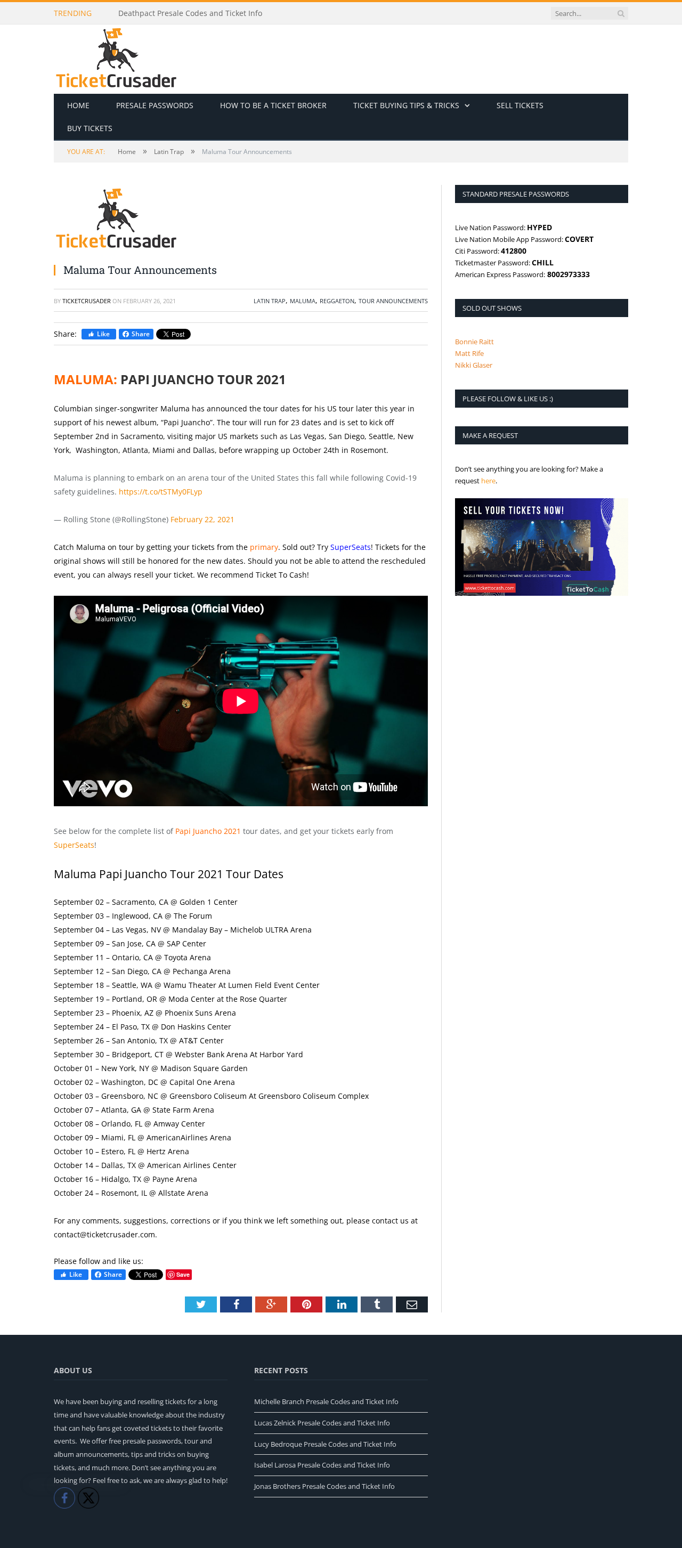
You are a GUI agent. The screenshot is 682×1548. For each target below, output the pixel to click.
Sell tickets (520, 105)
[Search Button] (620, 13)
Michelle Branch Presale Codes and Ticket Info (326, 1401)
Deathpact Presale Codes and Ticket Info (190, 13)
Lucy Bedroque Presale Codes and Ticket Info (325, 1444)
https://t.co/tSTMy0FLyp (160, 492)
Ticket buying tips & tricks (406, 105)
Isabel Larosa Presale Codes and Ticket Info (322, 1465)
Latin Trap (270, 301)
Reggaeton (337, 301)
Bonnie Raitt (474, 341)
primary (264, 547)
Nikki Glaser (473, 365)
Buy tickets (89, 128)
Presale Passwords (154, 105)
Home (78, 105)
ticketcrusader (86, 301)
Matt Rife (469, 353)
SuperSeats (350, 547)
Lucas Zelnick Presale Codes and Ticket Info (322, 1423)
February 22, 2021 (202, 519)
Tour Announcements (393, 301)
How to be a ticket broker (273, 105)
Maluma (302, 301)
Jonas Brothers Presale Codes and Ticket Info (324, 1486)
